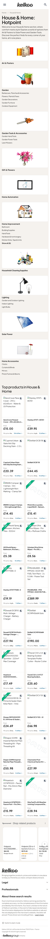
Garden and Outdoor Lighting (13, 300)
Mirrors (4, 371)
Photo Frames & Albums (11, 374)
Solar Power (7, 334)
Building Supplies (8, 230)
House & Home (15, 13)
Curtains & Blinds (8, 367)
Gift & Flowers (8, 170)
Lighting (5, 297)
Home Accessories (10, 361)
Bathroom (6, 227)
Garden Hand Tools (9, 136)
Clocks (4, 364)
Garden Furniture (8, 103)
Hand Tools (6, 233)
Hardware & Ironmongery (11, 237)
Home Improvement (11, 224)
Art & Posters (8, 63)
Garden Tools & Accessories (14, 133)
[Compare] (21, 398)
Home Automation (10, 197)
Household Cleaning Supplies (15, 270)
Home (4, 13)
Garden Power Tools (9, 139)
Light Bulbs (6, 307)
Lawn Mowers (7, 143)
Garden (5, 90)
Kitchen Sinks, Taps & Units (12, 240)
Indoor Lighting (7, 304)
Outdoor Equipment (9, 106)
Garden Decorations (9, 99)
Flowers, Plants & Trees (10, 96)
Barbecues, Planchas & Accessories (15, 93)
